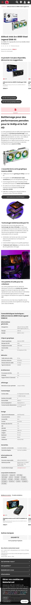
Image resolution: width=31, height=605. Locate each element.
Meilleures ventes (6, 495)
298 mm (19, 430)
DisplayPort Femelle (24, 393)
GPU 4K (11, 477)
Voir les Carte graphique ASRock (11, 102)
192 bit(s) (19, 360)
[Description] (15, 109)
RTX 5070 (4, 479)
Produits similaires (17, 495)
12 (17, 377)
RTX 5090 (17, 477)
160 (18, 373)
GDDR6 (19, 365)
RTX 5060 (10, 479)
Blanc (18, 437)
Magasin (21, 1)
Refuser (5, 598)
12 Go (18, 358)
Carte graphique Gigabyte (15, 540)
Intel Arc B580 (20, 341)
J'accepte (24, 601)
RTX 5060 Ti (4, 481)
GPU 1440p (4, 477)
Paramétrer (6, 601)
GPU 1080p (19, 475)
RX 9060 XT (24, 481)
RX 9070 (18, 481)
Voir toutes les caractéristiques (15, 197)
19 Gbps (19, 362)
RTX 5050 (17, 479)
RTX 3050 (4, 483)
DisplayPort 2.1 (20, 403)
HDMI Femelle (22, 396)
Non (18, 419)
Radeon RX (12, 475)
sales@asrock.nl (21, 468)
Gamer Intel (20, 439)
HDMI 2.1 (19, 400)
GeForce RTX (5, 475)
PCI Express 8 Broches (21, 405)
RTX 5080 (23, 477)
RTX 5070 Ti (23, 479)
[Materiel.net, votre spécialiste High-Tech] (7, 2)
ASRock (19, 330)
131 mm (19, 432)
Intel (18, 343)
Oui (18, 348)
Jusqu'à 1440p (21, 385)
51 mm (19, 435)
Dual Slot (19, 421)
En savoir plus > (21, 594)
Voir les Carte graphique (9, 98)
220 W (18, 417)
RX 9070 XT (11, 481)
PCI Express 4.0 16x (21, 350)
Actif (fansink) (20, 414)
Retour (4, 6)
